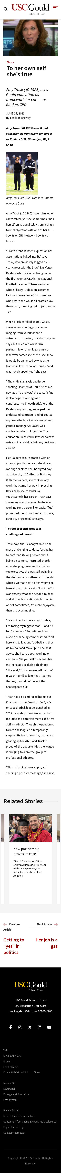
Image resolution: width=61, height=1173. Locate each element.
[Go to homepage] (30, 986)
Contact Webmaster (14, 1132)
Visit (5, 1050)
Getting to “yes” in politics (13, 946)
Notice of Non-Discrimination (18, 1116)
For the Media (10, 1067)
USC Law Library (12, 1055)
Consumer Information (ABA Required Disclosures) (30, 1121)
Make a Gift (9, 1083)
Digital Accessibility (13, 1127)
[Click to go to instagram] (20, 1027)
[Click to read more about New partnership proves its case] (30, 859)
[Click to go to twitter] (30, 1027)
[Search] (6, 9)
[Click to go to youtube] (49, 1027)
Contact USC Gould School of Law (21, 1072)
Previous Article (11, 927)
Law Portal (9, 1088)
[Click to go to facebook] (10, 1027)
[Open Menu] (55, 8)
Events (6, 1061)
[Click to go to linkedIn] (39, 1027)
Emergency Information (16, 1094)
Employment (10, 1099)
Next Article (45, 924)
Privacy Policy (10, 1110)
